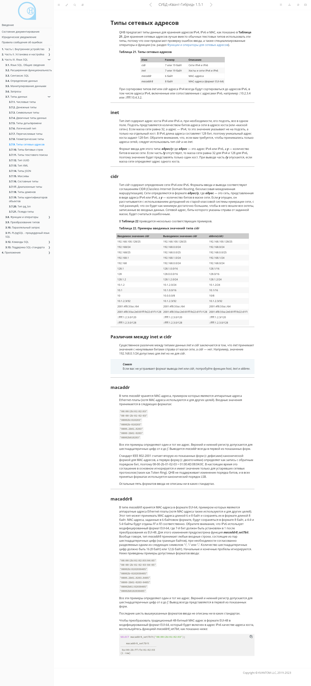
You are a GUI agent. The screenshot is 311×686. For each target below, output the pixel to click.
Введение (8, 25)
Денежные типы (23, 107)
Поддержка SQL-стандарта (25, 247)
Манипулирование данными (25, 86)
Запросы (13, 91)
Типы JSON (20, 171)
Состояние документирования (20, 31)
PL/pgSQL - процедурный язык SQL (27, 234)
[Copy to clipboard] (251, 636)
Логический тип (22, 128)
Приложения (11, 252)
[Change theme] (67, 5)
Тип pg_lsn (20, 206)
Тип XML (18, 165)
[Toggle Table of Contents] (59, 5)
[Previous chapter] (150, 4)
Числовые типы (22, 102)
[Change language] (298, 4)
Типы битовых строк (26, 149)
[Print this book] (305, 4)
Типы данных (16, 96)
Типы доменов (22, 192)
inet (115, 112)
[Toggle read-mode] (83, 5)
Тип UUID (19, 160)
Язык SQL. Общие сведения (25, 65)
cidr (115, 176)
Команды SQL (17, 242)
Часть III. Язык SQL (15, 59)
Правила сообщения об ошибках (22, 42)
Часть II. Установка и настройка (23, 54)
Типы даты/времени (25, 123)
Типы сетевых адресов (26, 144)
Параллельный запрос (22, 227)
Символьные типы (24, 112)
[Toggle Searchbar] (75, 5)
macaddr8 (121, 499)
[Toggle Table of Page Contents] (281, 4)
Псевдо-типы (21, 211)
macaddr (120, 387)
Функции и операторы (21, 217)
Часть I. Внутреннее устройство (23, 49)
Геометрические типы (26, 139)
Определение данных (21, 81)
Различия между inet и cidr (141, 337)
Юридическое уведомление (19, 37)
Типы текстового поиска (28, 155)
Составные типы (23, 181)
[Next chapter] (211, 4)
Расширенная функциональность (28, 70)
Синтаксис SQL (17, 75)
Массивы (19, 176)
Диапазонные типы (25, 186)
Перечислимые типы (25, 133)
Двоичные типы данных (27, 118)
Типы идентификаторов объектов (28, 199)
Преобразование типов (22, 222)
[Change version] (289, 4)
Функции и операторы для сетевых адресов (197, 45)
